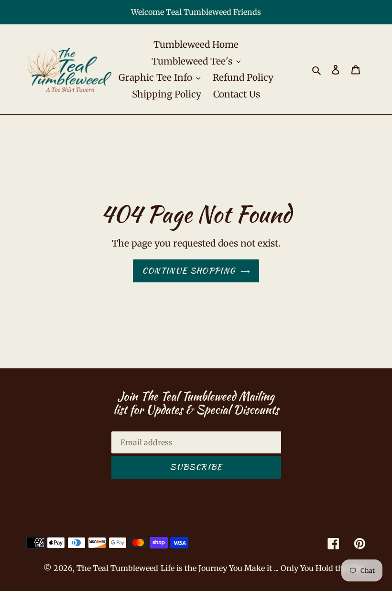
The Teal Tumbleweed (117, 568)
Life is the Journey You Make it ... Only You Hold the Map (263, 568)
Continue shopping (188, 270)
